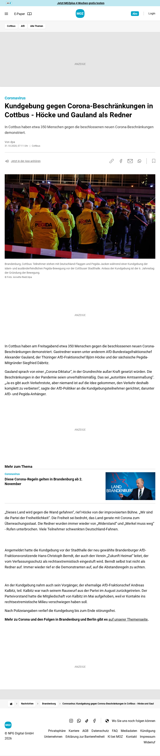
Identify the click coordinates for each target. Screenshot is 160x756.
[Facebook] (95, 721)
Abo (134, 13)
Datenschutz (100, 731)
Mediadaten (129, 731)
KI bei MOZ (115, 736)
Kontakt (131, 736)
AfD (23, 26)
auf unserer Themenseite (128, 619)
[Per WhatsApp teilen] (139, 161)
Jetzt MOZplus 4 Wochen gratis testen (80, 3)
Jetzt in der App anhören (26, 161)
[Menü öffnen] (6, 14)
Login (151, 13)
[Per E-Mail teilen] (130, 161)
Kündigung (147, 731)
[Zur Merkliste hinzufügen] (152, 161)
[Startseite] (11, 704)
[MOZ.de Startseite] (80, 13)
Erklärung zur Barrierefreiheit (85, 736)
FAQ (115, 731)
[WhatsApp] (79, 721)
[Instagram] (71, 721)
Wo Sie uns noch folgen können (133, 721)
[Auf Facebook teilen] (121, 161)
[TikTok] (87, 721)
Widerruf (149, 742)
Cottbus (11, 26)
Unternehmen (53, 736)
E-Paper (19, 14)
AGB (85, 731)
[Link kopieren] (112, 161)
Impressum (147, 736)
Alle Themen (36, 26)
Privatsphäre (57, 731)
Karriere (74, 731)
